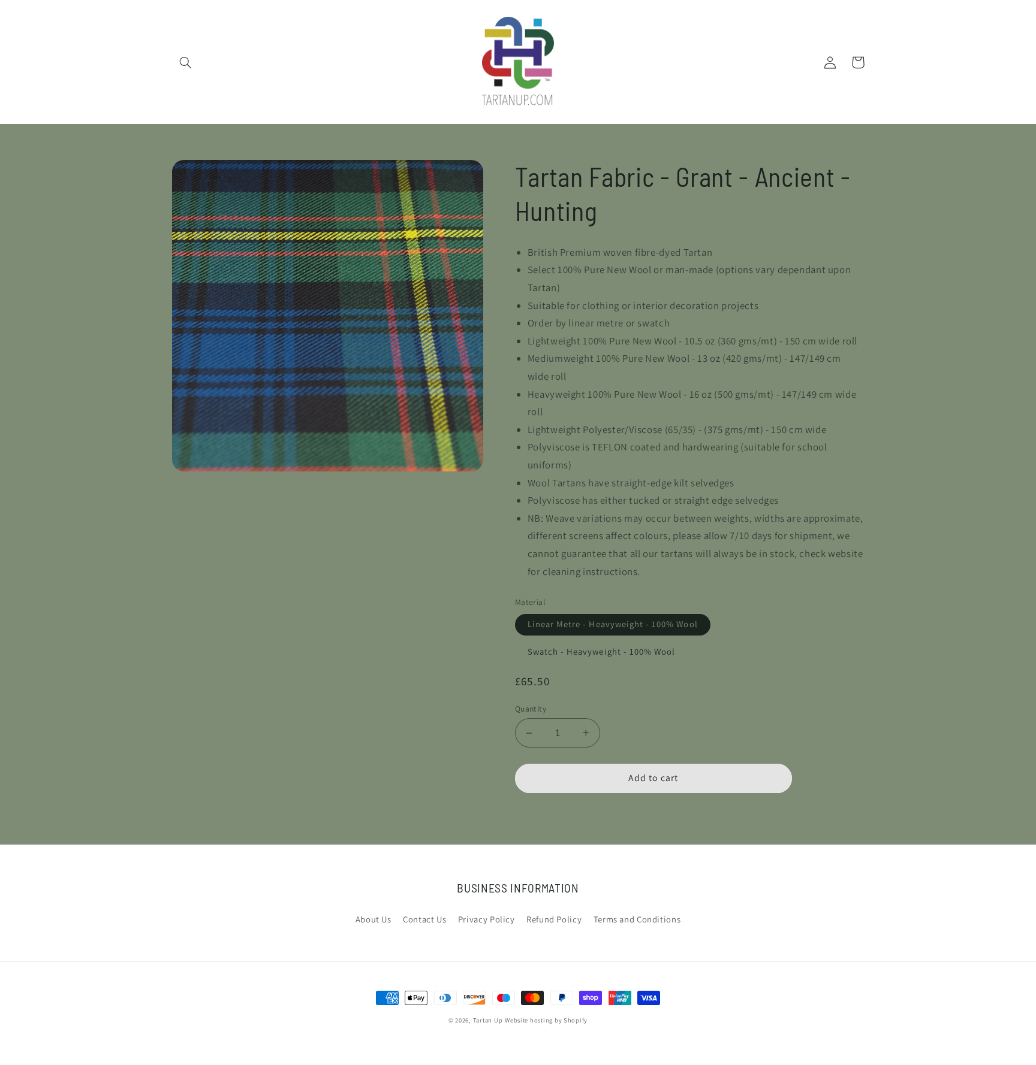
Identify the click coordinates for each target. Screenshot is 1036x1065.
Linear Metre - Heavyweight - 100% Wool (613, 624)
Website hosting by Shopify (546, 1020)
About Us (373, 919)
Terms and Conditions (637, 919)
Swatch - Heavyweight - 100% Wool (602, 651)
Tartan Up (488, 1020)
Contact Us (424, 919)
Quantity (530, 708)
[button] (186, 62)
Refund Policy (554, 919)
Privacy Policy (486, 919)
